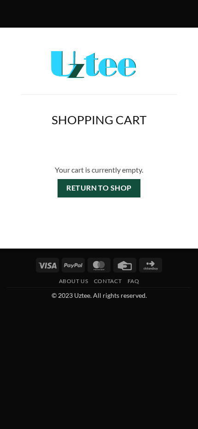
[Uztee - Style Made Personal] (99, 64)
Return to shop (99, 188)
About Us (73, 281)
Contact (108, 281)
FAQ (134, 281)
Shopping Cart (99, 120)
